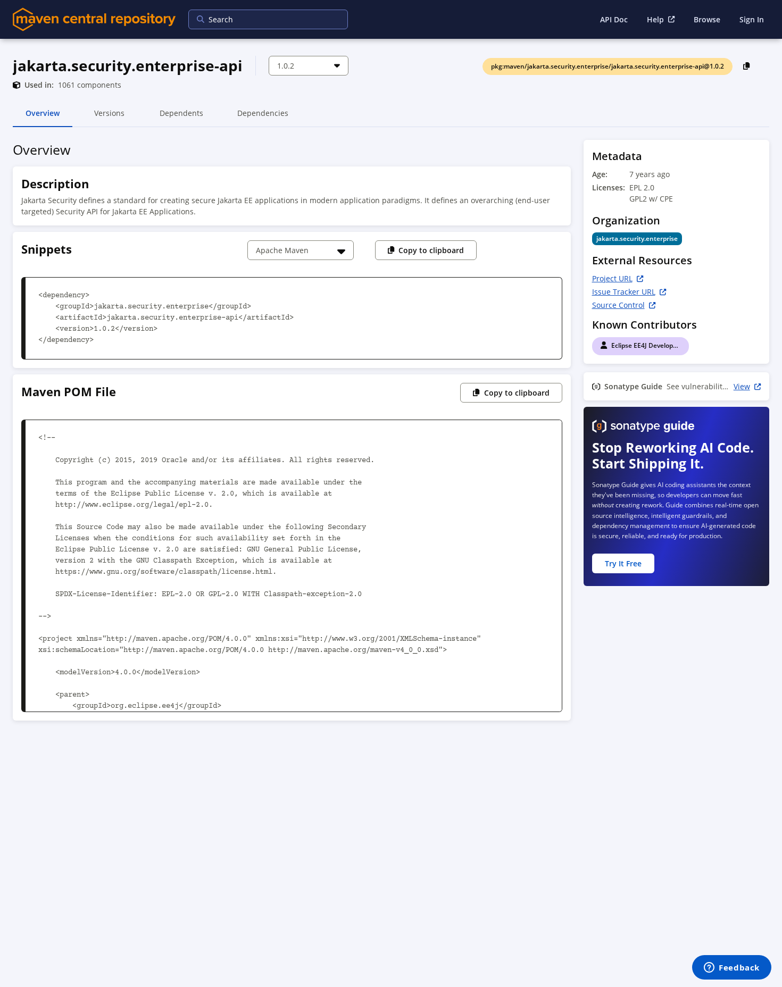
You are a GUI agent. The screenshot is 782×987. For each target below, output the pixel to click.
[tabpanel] (391, 433)
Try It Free (623, 563)
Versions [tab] (109, 117)
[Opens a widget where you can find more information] (731, 968)
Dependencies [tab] (262, 117)
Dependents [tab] (181, 117)
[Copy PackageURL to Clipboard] (746, 66)
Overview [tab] (43, 117)
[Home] (94, 19)
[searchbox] (261, 19)
